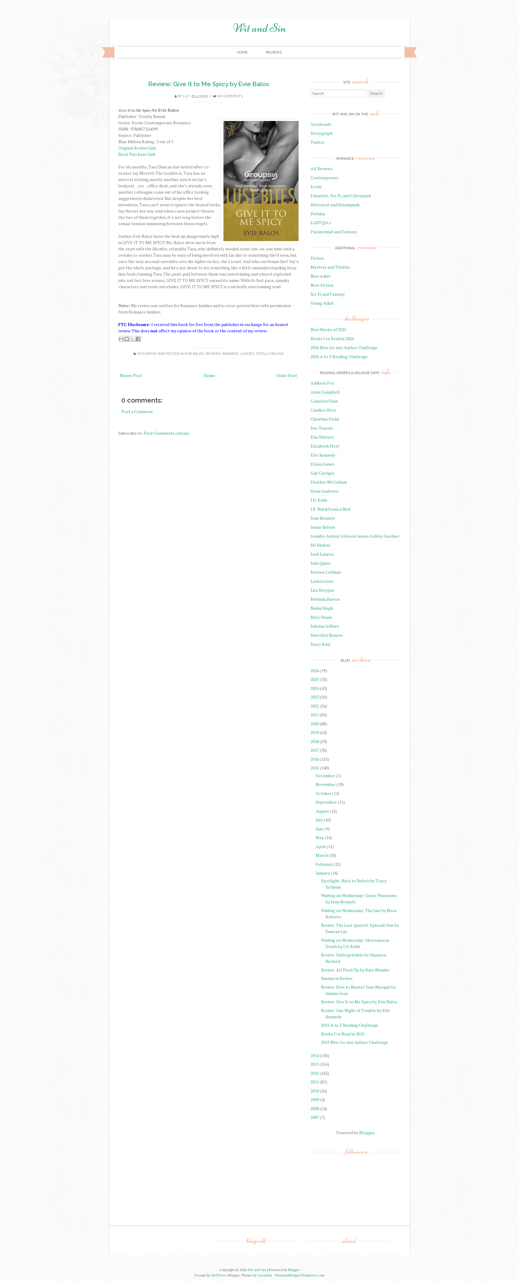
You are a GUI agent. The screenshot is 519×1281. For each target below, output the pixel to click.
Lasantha (265, 1275)
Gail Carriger (323, 473)
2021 (315, 715)
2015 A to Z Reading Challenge (349, 1025)
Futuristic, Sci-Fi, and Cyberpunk (341, 195)
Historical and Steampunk (335, 204)
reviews (212, 354)
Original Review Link (137, 148)
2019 (315, 732)
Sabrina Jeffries (325, 626)
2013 (315, 1064)
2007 (315, 1117)
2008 (315, 1108)
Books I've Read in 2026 (332, 338)
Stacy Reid (320, 644)
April (321, 846)
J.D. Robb (319, 500)
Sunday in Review (337, 978)
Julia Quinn (320, 563)
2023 (315, 697)
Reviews (274, 52)
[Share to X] (132, 339)
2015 (315, 768)
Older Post (286, 375)
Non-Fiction (322, 285)
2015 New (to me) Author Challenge (354, 1042)
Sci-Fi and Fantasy (328, 294)
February (324, 864)
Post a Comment (137, 411)
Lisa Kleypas (322, 590)
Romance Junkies (238, 354)
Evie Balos (194, 354)
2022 (315, 706)
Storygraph (321, 133)
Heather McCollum (329, 482)
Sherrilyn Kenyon (327, 635)
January (323, 873)
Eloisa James (323, 464)
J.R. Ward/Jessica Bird (330, 509)
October (323, 793)
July (319, 820)
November (325, 784)
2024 (315, 688)
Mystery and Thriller (330, 267)
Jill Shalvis (320, 545)
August (322, 811)
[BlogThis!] (127, 339)
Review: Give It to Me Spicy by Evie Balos (208, 84)
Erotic (316, 186)
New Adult (321, 276)
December (325, 775)
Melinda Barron (325, 599)
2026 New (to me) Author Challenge (344, 347)
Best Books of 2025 (328, 329)
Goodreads (321, 124)
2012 (315, 1073)
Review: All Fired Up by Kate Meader (355, 970)
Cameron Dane (324, 401)
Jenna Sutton (323, 527)
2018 (315, 741)
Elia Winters (322, 437)
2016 (315, 759)
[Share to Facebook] (138, 339)
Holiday (318, 213)
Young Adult (322, 303)
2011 (315, 1082)
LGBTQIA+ (321, 222)
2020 (315, 724)
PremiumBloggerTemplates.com (299, 1275)
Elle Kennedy (323, 455)
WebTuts (218, 1275)
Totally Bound (270, 354)
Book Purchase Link (137, 154)
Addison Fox (322, 383)
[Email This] (121, 339)
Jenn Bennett (323, 518)
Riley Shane (321, 617)
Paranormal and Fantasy (334, 231)
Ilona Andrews (324, 491)
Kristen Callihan (326, 572)
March (322, 855)
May (320, 837)
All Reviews (321, 168)
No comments (230, 96)
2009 (315, 1099)
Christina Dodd (325, 419)
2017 (315, 750)
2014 (315, 1055)
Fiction (317, 258)
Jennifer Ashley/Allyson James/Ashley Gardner (355, 536)
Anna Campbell (325, 392)
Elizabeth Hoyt (325, 446)
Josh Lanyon (322, 554)
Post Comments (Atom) (166, 433)
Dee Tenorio (322, 428)
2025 (315, 679)
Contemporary (324, 177)
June (320, 829)
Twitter (318, 142)
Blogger (366, 1132)
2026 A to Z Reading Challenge (339, 356)
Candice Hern (323, 410)
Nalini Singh (322, 608)
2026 (315, 670)
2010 (315, 1091)
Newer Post (131, 375)
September (326, 802)
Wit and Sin (259, 28)
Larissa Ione (322, 581)
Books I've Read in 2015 (342, 1034)
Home (242, 52)
